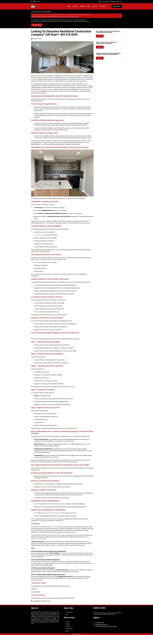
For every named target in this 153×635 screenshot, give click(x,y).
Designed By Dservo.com (76, 634)
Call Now (34, 589)
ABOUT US (94, 6)
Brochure (82, 6)
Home (68, 6)
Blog (88, 6)
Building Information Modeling (50, 513)
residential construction (47, 89)
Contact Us (103, 6)
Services (75, 6)
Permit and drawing (40, 235)
